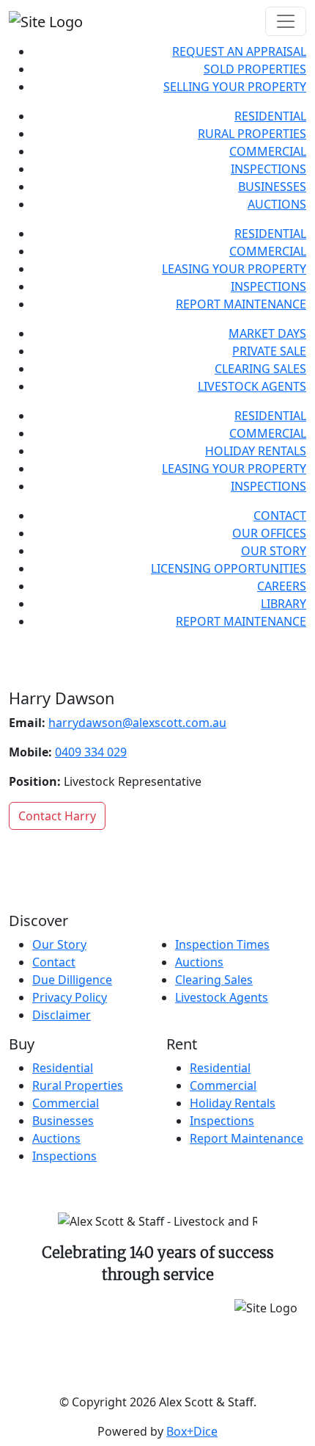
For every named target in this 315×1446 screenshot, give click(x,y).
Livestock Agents (221, 997)
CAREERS (281, 586)
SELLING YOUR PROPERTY (234, 87)
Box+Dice (192, 1431)
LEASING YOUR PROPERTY (234, 269)
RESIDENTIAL (270, 116)
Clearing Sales (214, 980)
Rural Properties (77, 1085)
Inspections (64, 1156)
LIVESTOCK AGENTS (252, 386)
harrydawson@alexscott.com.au (137, 723)
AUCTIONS (277, 204)
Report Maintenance (246, 1138)
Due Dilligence (72, 980)
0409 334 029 (91, 752)
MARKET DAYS (267, 333)
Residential (62, 1068)
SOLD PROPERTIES (255, 69)
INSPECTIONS (268, 169)
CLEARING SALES (260, 369)
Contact (53, 962)
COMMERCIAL (267, 151)
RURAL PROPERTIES (252, 134)
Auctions (199, 962)
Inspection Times (222, 944)
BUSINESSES (272, 186)
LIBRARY (283, 604)
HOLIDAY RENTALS (255, 451)
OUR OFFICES (269, 533)
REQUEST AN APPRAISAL (239, 51)
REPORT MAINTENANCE (241, 304)
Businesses (63, 1121)
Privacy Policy (69, 997)
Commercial (65, 1103)
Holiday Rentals (232, 1103)
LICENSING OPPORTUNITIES (228, 568)
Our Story (59, 944)
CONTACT (279, 515)
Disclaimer (61, 1015)
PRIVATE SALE (269, 351)
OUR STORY (273, 551)
